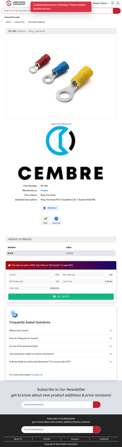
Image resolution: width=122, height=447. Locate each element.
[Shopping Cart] (119, 3)
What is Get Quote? (19, 330)
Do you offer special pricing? (24, 346)
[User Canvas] (113, 3)
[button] (101, 3)
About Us (18, 439)
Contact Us (37, 374)
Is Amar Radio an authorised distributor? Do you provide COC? (40, 361)
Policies (74, 439)
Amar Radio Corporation (67, 444)
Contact (46, 439)
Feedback (104, 439)
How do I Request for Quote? (24, 338)
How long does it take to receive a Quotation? (32, 354)
